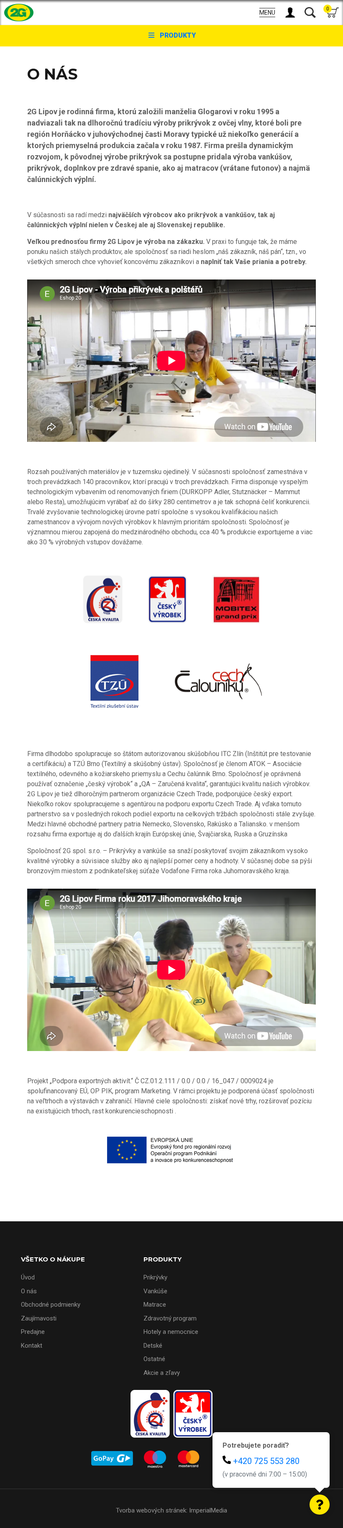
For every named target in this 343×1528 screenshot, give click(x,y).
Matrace (154, 1304)
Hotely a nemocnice (170, 1332)
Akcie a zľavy (161, 1373)
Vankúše (155, 1291)
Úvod (28, 1277)
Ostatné (154, 1359)
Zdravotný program (170, 1318)
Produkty (178, 35)
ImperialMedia (208, 1510)
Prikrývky (155, 1277)
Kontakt (31, 1345)
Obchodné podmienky (50, 1304)
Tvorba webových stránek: (151, 1510)
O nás (29, 1291)
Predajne (33, 1332)
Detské (152, 1345)
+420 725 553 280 (266, 1461)
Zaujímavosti (38, 1318)
